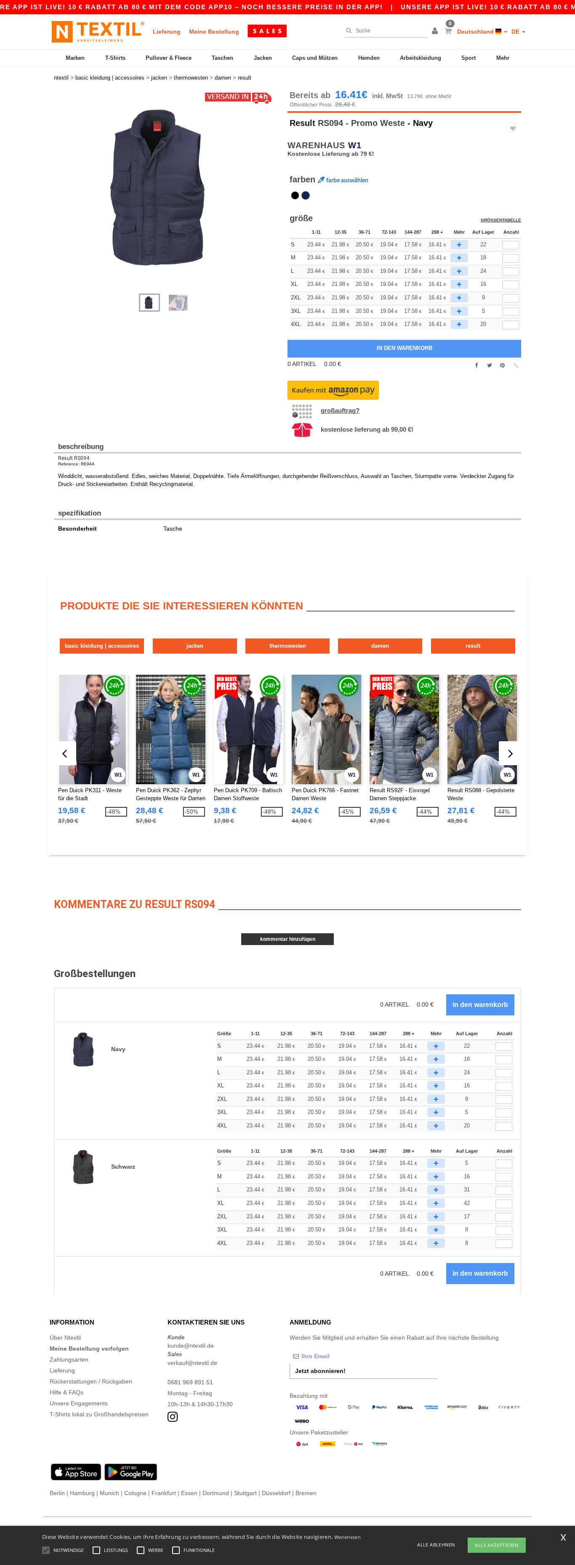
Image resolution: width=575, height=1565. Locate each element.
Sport (468, 58)
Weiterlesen (347, 1537)
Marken (75, 58)
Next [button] (60, 196)
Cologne (135, 1493)
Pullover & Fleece (169, 58)
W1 (355, 145)
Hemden (369, 58)
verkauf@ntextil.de (192, 1362)
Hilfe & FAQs (66, 1392)
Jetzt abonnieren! (320, 1370)
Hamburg (82, 1493)
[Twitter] (489, 365)
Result (302, 123)
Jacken (263, 58)
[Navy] (305, 195)
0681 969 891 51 (190, 1382)
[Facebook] (476, 365)
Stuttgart (245, 1493)
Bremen (306, 1493)
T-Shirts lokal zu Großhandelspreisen (99, 1414)
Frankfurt (164, 1493)
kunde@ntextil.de (191, 1345)
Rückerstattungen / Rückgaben (91, 1381)
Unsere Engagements (79, 1403)
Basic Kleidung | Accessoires (102, 646)
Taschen (222, 58)
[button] (436, 31)
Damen (380, 646)
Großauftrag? (340, 410)
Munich (109, 1493)
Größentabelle (501, 220)
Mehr (502, 58)
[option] (167, 187)
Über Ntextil (65, 1337)
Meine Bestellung (214, 31)
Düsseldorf (276, 1493)
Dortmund (215, 1493)
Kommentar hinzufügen (287, 939)
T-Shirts (115, 58)
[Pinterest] (502, 365)
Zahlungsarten (69, 1359)
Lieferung (167, 31)
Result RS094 (73, 458)
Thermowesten (287, 646)
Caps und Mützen (315, 58)
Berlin (57, 1493)
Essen (189, 1493)
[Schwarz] (295, 195)
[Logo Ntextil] (98, 31)
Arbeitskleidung (420, 58)
